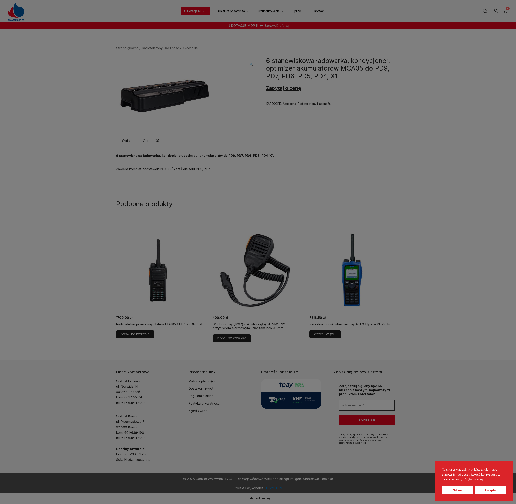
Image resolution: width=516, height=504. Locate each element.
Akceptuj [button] (490, 490)
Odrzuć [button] (458, 490)
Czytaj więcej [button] (473, 479)
